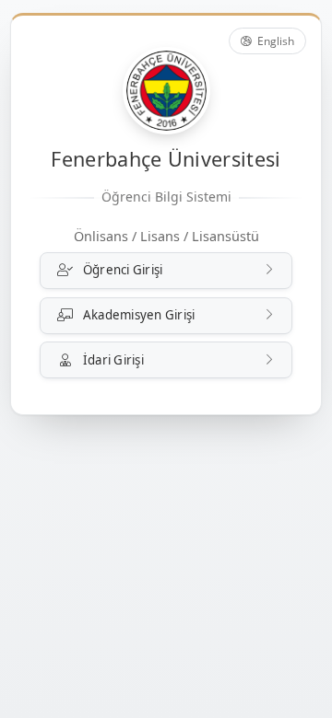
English (274, 41)
